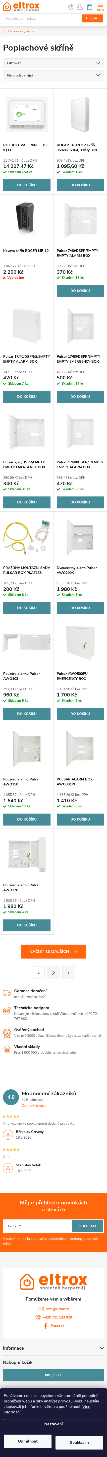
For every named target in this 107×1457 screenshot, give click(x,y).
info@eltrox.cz (57, 1309)
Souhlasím (79, 1442)
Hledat (92, 18)
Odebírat (88, 1226)
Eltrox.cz (57, 1325)
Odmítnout (28, 1441)
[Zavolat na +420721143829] (70, 7)
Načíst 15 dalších (49, 951)
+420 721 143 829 (57, 1317)
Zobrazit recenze (34, 1106)
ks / (53, 1375)
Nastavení (53, 1424)
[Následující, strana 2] (53, 972)
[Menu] (100, 6)
